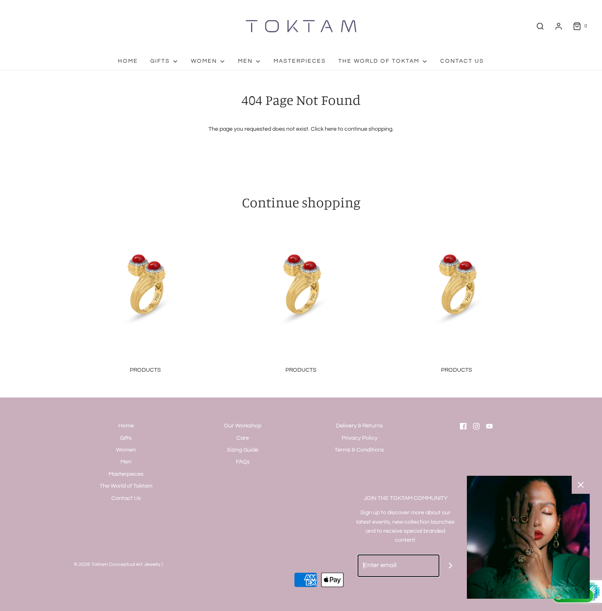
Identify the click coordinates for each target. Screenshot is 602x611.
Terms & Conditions (359, 450)
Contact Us (462, 61)
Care (242, 438)
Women (126, 450)
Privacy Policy (360, 438)
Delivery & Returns (359, 426)
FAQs (243, 462)
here (331, 129)
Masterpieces (300, 61)
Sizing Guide (242, 450)
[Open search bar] (540, 26)
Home (128, 61)
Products (145, 370)
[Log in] (559, 26)
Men (125, 462)
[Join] (450, 565)
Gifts (126, 438)
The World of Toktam (126, 486)
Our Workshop (242, 426)
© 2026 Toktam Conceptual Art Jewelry (117, 564)
